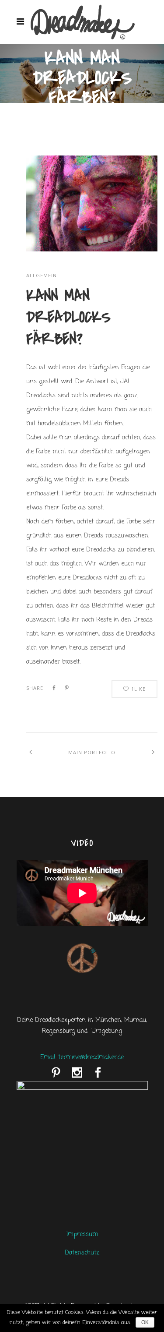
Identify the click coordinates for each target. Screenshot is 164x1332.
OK (145, 1322)
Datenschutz (82, 1253)
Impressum (82, 1234)
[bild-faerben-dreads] (91, 249)
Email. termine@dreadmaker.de (82, 1057)
